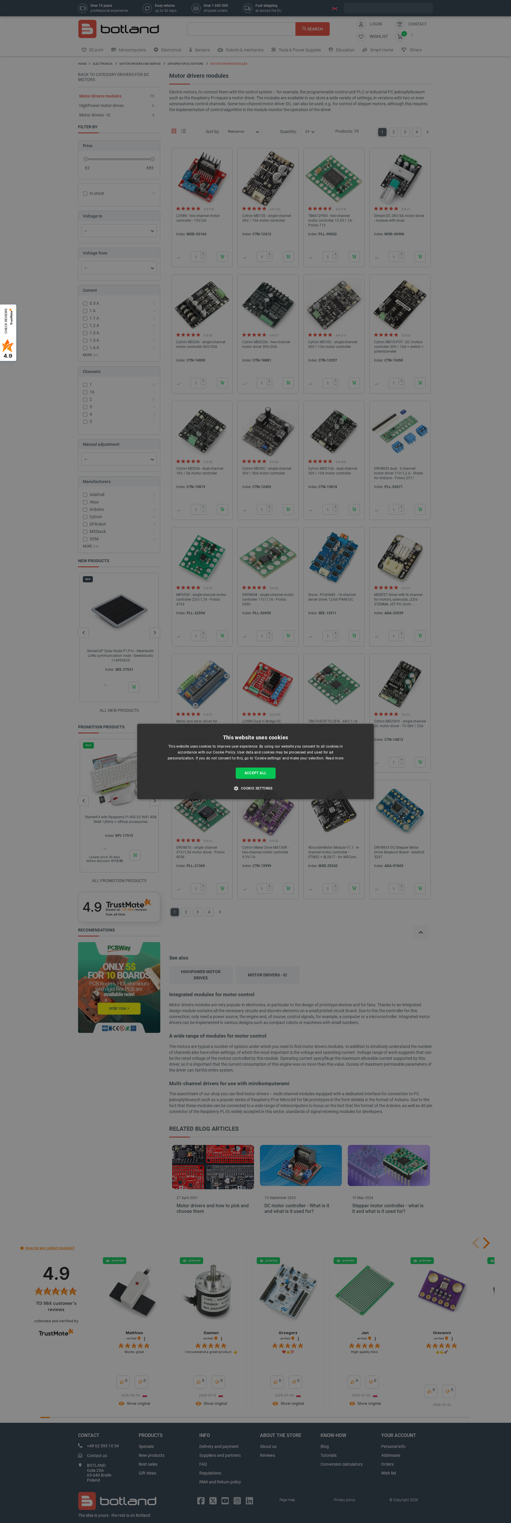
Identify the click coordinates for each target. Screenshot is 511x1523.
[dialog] (255, 761)
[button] (255, 788)
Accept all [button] (256, 773)
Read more (335, 758)
